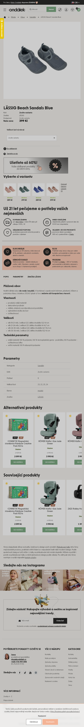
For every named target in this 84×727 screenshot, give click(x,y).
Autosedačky (72, 658)
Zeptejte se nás (12, 154)
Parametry (18, 277)
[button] (18, 458)
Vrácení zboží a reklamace (54, 670)
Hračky (70, 670)
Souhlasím (50, 722)
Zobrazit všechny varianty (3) (64, 188)
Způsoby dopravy (51, 662)
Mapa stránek (8, 700)
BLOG (54, 249)
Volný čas (71, 677)
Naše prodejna (50, 658)
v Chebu (62, 262)
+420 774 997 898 (19, 662)
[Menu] (5, 9)
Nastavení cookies (51, 681)
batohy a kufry (30, 558)
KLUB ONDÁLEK (18, 249)
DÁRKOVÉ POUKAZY (20, 260)
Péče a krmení (73, 666)
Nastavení (42, 716)
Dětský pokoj (72, 662)
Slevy (70, 685)
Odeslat (60, 621)
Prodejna (56, 260)
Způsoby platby (50, 666)
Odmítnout (34, 722)
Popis (6, 277)
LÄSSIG (40, 397)
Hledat (51, 9)
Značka (34, 277)
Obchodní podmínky (52, 674)
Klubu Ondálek (16, 2)
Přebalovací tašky (63, 547)
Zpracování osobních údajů (54, 677)
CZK (76, 3)
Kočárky (71, 654)
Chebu (71, 234)
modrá (40, 391)
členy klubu (19, 222)
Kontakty (48, 654)
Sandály (41, 366)
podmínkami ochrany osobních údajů (52, 626)
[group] (18, 440)
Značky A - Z (8, 696)
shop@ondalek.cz (18, 659)
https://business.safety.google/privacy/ (65, 712)
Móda (70, 674)
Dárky (70, 681)
